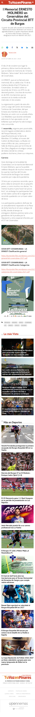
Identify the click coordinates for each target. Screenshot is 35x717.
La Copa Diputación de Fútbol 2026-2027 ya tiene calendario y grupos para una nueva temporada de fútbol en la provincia (17, 661)
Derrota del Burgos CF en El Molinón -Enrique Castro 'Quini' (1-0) (16, 474)
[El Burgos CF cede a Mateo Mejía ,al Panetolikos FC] (17, 539)
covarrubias (28, 322)
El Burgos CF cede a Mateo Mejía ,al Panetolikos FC (15, 551)
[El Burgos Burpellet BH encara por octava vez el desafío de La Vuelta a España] (17, 619)
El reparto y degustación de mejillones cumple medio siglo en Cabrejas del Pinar (17, 411)
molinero (23, 325)
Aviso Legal (12, 696)
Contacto (11, 691)
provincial (7, 322)
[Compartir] (2, 47)
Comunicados (22, 696)
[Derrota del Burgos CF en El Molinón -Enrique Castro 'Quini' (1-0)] (17, 461)
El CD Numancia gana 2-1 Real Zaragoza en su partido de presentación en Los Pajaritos (17, 500)
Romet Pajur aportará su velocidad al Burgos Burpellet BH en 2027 (15, 606)
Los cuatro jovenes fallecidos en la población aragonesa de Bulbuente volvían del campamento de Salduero (16, 372)
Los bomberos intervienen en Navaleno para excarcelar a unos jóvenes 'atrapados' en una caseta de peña (17, 352)
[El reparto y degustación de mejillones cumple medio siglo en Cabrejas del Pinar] (17, 406)
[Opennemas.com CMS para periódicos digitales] (18, 706)
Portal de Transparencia (23, 693)
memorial (14, 322)
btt (5, 325)
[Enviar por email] (32, 47)
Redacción (12, 53)
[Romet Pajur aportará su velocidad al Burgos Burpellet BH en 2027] (17, 594)
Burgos (21, 322)
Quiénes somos (9, 693)
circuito (17, 325)
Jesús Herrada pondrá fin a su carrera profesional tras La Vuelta (15, 526)
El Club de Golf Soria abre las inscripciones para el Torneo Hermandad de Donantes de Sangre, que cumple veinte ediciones (16, 579)
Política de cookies (21, 691)
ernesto (10, 325)
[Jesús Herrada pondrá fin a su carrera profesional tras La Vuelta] (17, 514)
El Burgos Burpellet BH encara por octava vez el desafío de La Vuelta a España (15, 632)
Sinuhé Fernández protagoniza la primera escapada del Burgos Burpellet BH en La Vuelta (17, 448)
